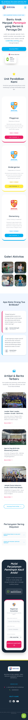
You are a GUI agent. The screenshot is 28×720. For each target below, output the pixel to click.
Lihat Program (13, 137)
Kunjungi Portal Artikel (13, 506)
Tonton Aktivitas (15, 54)
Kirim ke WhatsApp (14, 643)
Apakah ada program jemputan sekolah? (11, 542)
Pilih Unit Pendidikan (11, 634)
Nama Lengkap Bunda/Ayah (12, 618)
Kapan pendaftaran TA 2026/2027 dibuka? (12, 535)
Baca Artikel (7, 423)
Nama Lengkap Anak (11, 626)
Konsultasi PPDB (13, 49)
